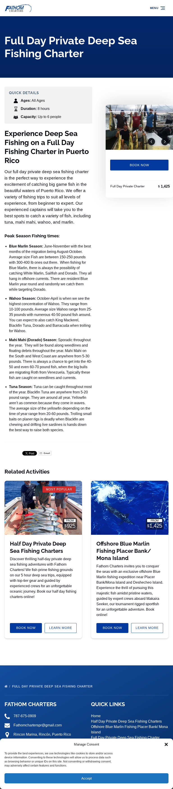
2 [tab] (155, 111)
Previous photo (151, 141)
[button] (166, 744)
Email (46, 453)
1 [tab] (123, 111)
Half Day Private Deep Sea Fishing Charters (126, 721)
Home (96, 716)
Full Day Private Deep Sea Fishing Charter (53, 686)
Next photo (164, 141)
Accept (86, 778)
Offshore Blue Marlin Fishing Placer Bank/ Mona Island (123, 550)
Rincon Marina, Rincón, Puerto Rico (42, 734)
